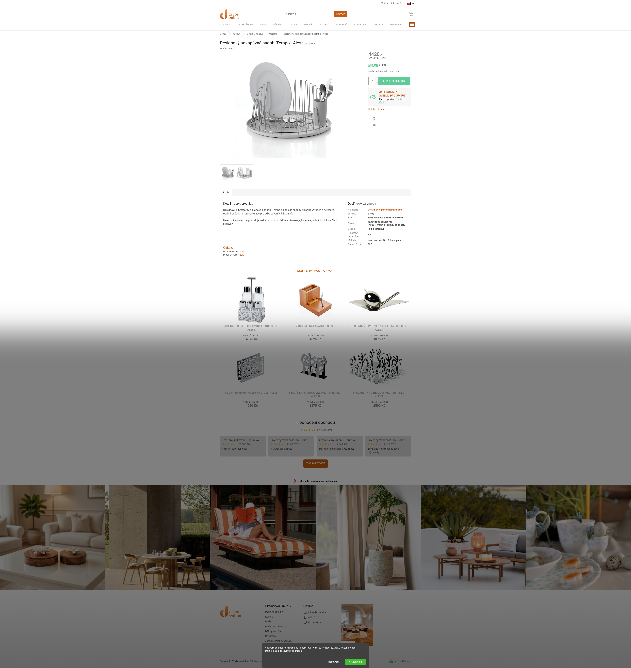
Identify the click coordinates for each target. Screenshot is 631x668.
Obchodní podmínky (275, 626)
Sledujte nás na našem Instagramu (318, 481)
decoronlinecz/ (316, 622)
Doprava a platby (274, 611)
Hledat (340, 14)
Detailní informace (377, 109)
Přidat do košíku (396, 81)
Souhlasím (356, 661)
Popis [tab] (226, 192)
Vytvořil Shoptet (403, 661)
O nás (268, 621)
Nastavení (333, 661)
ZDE (242, 251)
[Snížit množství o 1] (376, 83)
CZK (383, 3)
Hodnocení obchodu (315, 422)
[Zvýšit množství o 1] (376, 79)
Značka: (227, 48)
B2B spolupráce (273, 631)
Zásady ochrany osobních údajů (278, 642)
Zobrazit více (315, 463)
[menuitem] (225, 24)
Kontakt (269, 616)
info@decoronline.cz (318, 612)
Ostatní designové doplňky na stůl (385, 209)
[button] (252, 337)
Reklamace (270, 636)
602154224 (314, 617)
